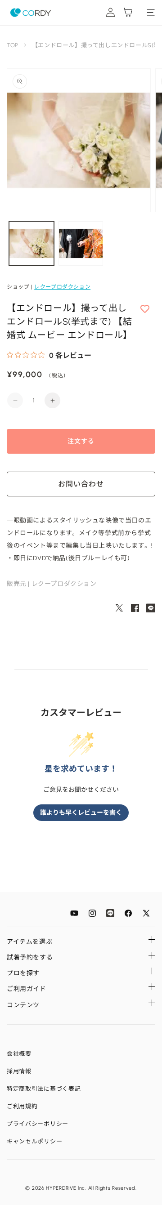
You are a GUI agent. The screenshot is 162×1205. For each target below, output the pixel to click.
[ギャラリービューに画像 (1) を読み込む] (31, 243)
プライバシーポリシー (37, 1123)
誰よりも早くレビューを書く (81, 813)
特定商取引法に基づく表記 (44, 1088)
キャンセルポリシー (34, 1141)
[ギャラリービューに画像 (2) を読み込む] (81, 243)
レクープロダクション (62, 287)
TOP (12, 45)
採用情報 (19, 1071)
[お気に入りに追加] (145, 309)
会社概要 (19, 1053)
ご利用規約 (22, 1106)
